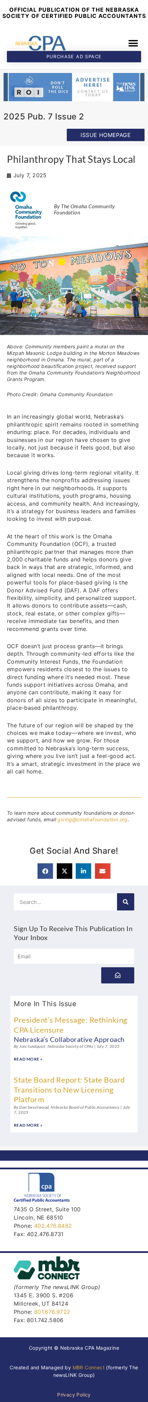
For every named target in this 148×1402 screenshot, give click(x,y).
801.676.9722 (52, 1311)
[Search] (125, 901)
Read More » (28, 1059)
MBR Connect (89, 1367)
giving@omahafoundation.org (92, 819)
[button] (133, 43)
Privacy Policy (74, 1395)
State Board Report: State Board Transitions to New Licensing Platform (69, 1089)
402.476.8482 (53, 1225)
